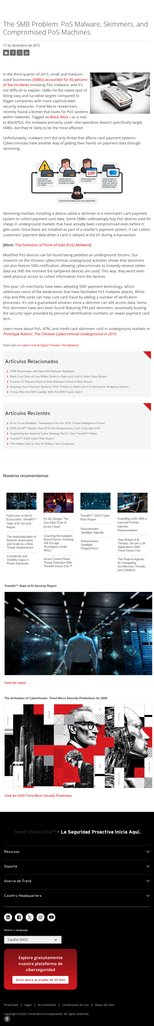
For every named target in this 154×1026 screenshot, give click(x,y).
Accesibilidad (47, 1005)
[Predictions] (78, 745)
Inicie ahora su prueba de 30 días (38, 978)
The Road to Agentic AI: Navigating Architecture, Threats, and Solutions (132, 564)
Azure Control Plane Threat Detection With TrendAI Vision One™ (58, 562)
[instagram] (40, 917)
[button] (33, 940)
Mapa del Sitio (104, 1005)
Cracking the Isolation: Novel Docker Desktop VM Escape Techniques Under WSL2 (59, 543)
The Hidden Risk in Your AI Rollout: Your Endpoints (40, 443)
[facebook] (13, 53)
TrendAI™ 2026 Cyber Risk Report (32, 438)
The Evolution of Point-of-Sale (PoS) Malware (52, 244)
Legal (27, 1005)
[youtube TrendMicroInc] (51, 917)
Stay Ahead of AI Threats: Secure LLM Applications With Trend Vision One (131, 545)
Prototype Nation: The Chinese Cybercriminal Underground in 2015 (59, 333)
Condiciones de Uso (75, 1005)
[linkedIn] (26, 53)
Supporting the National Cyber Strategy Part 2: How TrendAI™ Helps (52, 433)
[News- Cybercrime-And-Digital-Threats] (6, 53)
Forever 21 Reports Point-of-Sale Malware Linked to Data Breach (50, 381)
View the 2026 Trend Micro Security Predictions (38, 794)
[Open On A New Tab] (30, 917)
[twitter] (20, 53)
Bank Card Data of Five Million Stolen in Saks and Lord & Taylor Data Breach (57, 376)
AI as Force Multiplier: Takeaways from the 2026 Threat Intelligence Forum (56, 423)
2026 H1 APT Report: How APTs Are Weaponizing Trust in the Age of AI (53, 428)
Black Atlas (59, 116)
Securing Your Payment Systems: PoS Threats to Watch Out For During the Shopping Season (68, 386)
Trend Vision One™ (34, 832)
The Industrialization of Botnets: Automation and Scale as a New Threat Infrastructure (21, 542)
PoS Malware (70, 345)
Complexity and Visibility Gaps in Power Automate (17, 559)
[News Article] (78, 632)
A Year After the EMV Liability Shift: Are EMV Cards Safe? (44, 391)
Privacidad (11, 1005)
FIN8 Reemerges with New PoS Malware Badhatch (41, 371)
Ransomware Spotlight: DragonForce (89, 544)
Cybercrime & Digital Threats (40, 345)
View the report (15, 682)
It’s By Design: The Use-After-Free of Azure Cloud (56, 522)
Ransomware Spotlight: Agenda (92, 530)
